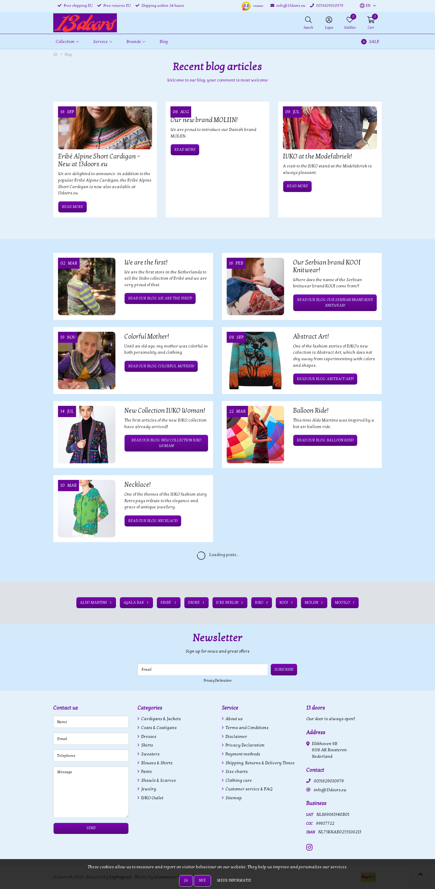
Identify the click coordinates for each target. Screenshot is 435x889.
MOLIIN (313, 602)
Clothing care (238, 780)
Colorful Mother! (146, 336)
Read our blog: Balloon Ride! (325, 440)
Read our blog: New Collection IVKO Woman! (166, 443)
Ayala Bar (135, 602)
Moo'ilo (344, 602)
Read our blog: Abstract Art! (325, 379)
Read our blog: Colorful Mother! (161, 366)
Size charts (236, 771)
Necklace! (137, 484)
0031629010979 (329, 781)
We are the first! (145, 262)
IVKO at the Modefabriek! (317, 156)
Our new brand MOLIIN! (204, 120)
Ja (186, 880)
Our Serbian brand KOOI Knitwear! (327, 266)
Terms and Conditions (246, 727)
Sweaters (150, 754)
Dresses (148, 736)
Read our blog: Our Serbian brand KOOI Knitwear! (335, 302)
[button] (365, 6)
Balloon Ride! (310, 410)
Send (91, 828)
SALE (374, 41)
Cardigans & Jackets (160, 718)
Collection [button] (65, 41)
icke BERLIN (229, 602)
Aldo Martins (96, 602)
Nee (202, 880)
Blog (164, 41)
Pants (146, 771)
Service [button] (100, 41)
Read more (72, 206)
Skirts (146, 745)
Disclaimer (236, 736)
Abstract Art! (311, 336)
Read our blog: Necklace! (153, 520)
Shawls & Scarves (158, 780)
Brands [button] (133, 41)
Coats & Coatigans (158, 727)
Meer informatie (234, 880)
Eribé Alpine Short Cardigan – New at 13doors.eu (99, 160)
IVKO (261, 602)
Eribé (168, 602)
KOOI (285, 602)
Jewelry (148, 789)
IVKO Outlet (151, 797)
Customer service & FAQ (248, 789)
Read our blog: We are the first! (160, 298)
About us (234, 718)
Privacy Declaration (217, 680)
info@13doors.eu (330, 789)
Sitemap (233, 797)
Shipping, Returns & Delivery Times (259, 762)
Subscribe (284, 669)
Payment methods (242, 754)
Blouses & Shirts (156, 762)
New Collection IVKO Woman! (164, 410)
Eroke (196, 602)
